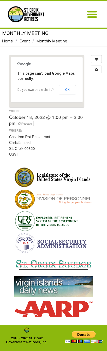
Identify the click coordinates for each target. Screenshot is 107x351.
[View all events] (96, 59)
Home (7, 41)
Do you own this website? (35, 90)
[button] (92, 14)
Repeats (27, 123)
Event (24, 41)
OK (67, 90)
